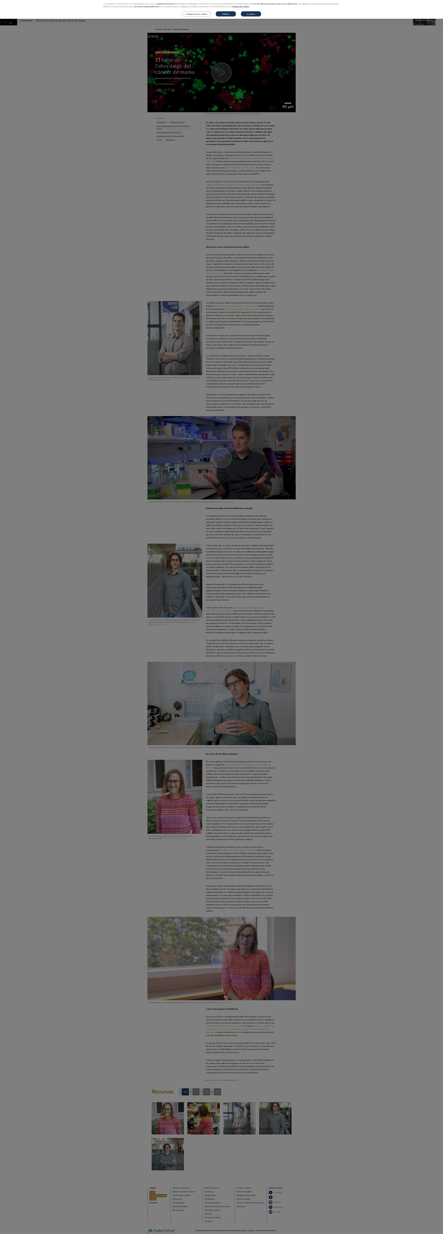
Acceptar (251, 14)
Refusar (225, 14)
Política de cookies (240, 6)
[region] (221, 9)
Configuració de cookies (196, 14)
